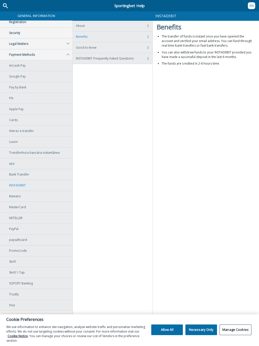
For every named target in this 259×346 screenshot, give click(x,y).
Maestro (15, 196)
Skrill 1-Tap (17, 272)
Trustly (14, 294)
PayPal (13, 229)
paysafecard (18, 240)
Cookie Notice (18, 336)
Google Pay (17, 76)
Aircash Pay (17, 65)
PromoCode (18, 250)
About (80, 26)
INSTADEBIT (17, 185)
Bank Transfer (19, 174)
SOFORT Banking (21, 283)
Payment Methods (22, 54)
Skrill (12, 261)
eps (11, 163)
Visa (12, 305)
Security (14, 33)
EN (252, 5)
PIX (11, 98)
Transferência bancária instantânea (34, 152)
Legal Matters (18, 44)
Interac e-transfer (21, 131)
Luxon (13, 142)
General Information (36, 15)
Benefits (82, 36)
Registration (17, 22)
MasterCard (17, 207)
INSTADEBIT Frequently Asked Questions (105, 58)
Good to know (86, 47)
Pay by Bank (17, 87)
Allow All (167, 329)
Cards (13, 120)
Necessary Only (201, 329)
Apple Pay (16, 109)
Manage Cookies (235, 329)
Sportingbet (129, 5)
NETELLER (16, 218)
